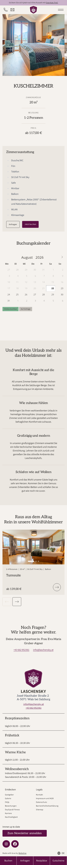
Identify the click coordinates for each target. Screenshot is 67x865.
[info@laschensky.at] (12, 10)
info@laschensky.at (43, 649)
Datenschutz (41, 802)
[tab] (31, 561)
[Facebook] (15, 844)
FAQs (7, 802)
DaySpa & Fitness (12, 809)
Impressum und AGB (44, 798)
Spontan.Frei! (52, 2)
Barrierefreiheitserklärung (47, 805)
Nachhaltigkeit (11, 817)
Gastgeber (9, 794)
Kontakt (39, 794)
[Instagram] (6, 844)
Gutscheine (58, 860)
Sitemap (39, 809)
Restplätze (41, 860)
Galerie (8, 798)
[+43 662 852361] (5, 10)
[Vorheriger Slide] (9, 45)
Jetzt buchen (30, 224)
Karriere (8, 813)
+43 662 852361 (21, 649)
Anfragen (13, 224)
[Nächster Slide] (57, 45)
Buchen (8, 860)
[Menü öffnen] (61, 10)
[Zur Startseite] (33, 10)
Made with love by (14, 853)
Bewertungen (11, 805)
